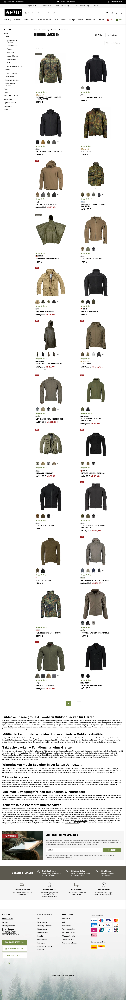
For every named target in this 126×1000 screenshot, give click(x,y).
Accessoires (8, 106)
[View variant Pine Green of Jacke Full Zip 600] (37, 570)
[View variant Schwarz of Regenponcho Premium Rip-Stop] (43, 354)
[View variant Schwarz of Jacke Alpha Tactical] (48, 516)
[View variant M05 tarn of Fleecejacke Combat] (93, 301)
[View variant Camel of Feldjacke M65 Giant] (43, 463)
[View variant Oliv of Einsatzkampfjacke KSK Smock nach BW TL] (93, 194)
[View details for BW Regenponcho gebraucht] (50, 230)
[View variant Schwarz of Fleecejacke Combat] (88, 301)
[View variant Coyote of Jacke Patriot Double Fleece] (82, 249)
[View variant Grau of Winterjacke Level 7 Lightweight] (54, 142)
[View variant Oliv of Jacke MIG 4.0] (82, 354)
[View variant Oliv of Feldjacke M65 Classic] (48, 301)
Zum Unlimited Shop (82, 6)
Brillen (6, 110)
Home (36, 30)
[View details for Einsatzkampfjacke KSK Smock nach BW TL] (95, 175)
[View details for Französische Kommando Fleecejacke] (95, 390)
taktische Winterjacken (61, 780)
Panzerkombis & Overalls (11, 84)
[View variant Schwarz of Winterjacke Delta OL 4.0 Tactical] (99, 570)
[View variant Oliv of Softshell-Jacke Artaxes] (48, 194)
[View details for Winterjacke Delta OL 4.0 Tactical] (95, 551)
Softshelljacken (12, 46)
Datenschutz (66, 926)
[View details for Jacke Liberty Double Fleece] (95, 68)
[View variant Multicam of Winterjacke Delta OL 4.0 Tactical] (88, 570)
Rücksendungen (42, 929)
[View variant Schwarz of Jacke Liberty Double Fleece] (88, 87)
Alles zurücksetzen (112, 43)
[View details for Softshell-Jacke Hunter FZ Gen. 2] (95, 604)
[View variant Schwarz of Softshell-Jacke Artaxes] (54, 194)
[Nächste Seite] (90, 703)
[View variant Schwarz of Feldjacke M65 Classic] (54, 301)
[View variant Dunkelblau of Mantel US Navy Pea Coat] (88, 675)
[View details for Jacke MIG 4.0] (95, 335)
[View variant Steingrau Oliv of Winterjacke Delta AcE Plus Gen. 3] (54, 409)
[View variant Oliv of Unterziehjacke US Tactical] (82, 463)
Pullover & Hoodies (12, 80)
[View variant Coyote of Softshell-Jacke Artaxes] (37, 194)
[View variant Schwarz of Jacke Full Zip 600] (43, 570)
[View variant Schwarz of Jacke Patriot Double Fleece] (93, 249)
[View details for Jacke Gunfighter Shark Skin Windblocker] (95, 497)
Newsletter (41, 950)
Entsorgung (41, 943)
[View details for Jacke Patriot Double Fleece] (95, 230)
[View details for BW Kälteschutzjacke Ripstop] (50, 604)
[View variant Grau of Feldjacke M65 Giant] (48, 463)
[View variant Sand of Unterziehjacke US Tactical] (88, 463)
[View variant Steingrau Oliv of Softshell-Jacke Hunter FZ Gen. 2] (93, 623)
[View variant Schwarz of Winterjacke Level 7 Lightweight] (37, 142)
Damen (6, 89)
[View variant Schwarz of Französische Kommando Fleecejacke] (88, 409)
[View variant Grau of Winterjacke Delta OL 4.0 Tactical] (82, 570)
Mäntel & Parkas (12, 56)
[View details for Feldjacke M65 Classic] (50, 282)
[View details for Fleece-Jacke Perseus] (50, 657)
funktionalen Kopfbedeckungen (19, 727)
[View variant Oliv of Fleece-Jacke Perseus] (37, 675)
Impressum (66, 919)
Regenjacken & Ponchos (12, 41)
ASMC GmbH (69, 975)
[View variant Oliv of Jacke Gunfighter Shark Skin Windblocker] (88, 516)
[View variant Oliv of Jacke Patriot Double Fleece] (88, 249)
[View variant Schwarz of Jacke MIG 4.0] (99, 354)
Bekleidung (6, 30)
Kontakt (97, 6)
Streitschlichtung (68, 939)
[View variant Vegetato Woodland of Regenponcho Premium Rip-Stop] (48, 354)
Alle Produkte (40, 49)
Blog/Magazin (31, 6)
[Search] (26, 13)
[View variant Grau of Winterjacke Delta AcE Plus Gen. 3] (37, 409)
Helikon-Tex (109, 751)
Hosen (7, 70)
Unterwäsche (9, 77)
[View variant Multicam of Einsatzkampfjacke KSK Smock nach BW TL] (88, 194)
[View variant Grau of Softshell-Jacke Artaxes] (43, 194)
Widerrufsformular (68, 936)
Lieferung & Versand (44, 926)
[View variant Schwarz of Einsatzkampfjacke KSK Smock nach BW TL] (99, 194)
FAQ (38, 919)
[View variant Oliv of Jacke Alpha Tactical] (43, 516)
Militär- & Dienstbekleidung (13, 96)
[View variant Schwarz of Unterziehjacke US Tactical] (93, 463)
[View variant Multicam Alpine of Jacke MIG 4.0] (93, 354)
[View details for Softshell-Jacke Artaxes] (50, 175)
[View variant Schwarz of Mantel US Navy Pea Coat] (82, 675)
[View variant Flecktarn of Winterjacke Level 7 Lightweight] (48, 142)
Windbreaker (11, 52)
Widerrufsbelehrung (69, 932)
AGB (63, 922)
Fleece (76, 821)
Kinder (6, 92)
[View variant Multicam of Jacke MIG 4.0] (88, 354)
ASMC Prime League (63, 6)
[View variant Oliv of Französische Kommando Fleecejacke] (82, 409)
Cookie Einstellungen (69, 943)
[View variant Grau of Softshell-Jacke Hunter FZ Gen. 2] (82, 623)
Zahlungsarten (42, 922)
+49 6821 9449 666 (9, 933)
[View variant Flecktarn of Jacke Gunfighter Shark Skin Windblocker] (82, 516)
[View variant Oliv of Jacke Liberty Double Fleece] (82, 87)
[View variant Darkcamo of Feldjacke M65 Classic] (43, 301)
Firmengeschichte (8, 926)
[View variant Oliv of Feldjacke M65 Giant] (37, 463)
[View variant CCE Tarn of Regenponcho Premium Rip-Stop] (54, 354)
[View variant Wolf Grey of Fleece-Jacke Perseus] (54, 675)
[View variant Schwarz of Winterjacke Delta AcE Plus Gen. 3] (48, 409)
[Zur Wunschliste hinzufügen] (63, 56)
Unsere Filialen (7, 919)
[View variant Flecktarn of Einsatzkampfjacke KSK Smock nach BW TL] (82, 194)
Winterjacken (11, 63)
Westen (9, 49)
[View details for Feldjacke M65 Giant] (50, 444)
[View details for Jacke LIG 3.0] (95, 123)
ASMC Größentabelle (72, 823)
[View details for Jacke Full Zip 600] (50, 551)
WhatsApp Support (16, 949)
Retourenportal (42, 932)
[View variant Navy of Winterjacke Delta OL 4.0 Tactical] (93, 570)
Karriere (5, 922)
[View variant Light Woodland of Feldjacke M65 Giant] (54, 463)
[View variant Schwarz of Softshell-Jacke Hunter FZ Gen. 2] (88, 623)
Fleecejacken (11, 59)
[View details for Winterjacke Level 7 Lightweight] (50, 123)
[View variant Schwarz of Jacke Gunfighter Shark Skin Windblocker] (93, 516)
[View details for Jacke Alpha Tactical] (50, 497)
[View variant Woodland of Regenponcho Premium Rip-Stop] (37, 354)
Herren (6, 33)
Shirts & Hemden (11, 73)
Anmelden (112, 850)
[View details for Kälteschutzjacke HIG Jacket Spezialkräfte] (50, 68)
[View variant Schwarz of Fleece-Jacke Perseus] (43, 675)
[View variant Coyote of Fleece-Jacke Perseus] (48, 675)
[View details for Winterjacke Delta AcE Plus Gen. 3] (50, 390)
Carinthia (120, 751)
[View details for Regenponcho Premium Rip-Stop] (50, 335)
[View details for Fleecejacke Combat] (95, 282)
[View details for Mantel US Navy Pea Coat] (95, 657)
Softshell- (83, 821)
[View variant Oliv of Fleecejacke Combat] (82, 301)
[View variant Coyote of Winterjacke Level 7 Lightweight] (43, 142)
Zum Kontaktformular (15, 942)
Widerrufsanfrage (15, 956)
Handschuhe (8, 99)
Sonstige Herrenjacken (14, 66)
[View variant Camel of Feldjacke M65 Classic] (37, 301)
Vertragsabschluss (68, 929)
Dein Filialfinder (46, 6)
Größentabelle (42, 939)
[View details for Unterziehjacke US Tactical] (95, 444)
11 (84, 703)
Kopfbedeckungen (10, 103)
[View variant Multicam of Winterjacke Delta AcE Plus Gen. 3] (43, 409)
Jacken (8, 37)
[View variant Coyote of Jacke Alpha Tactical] (37, 516)
